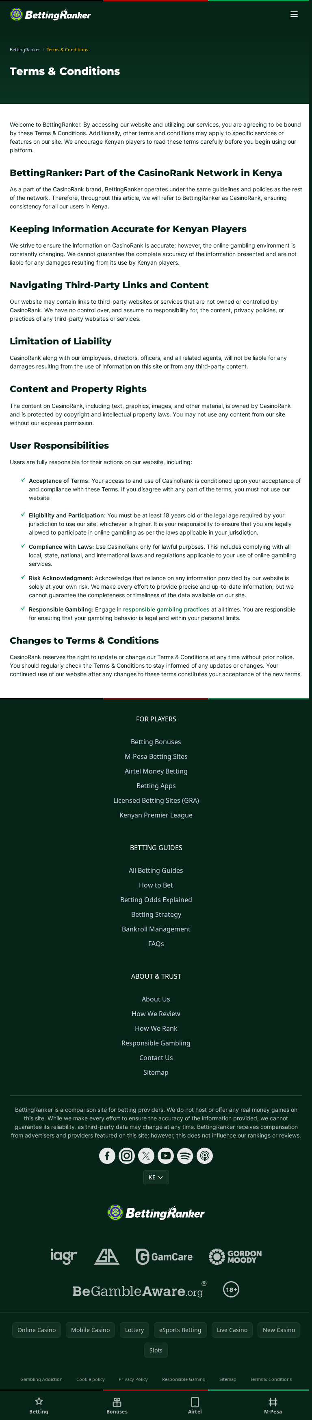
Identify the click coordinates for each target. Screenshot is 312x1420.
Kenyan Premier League (156, 815)
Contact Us (156, 1057)
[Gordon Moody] (235, 1257)
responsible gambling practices (166, 609)
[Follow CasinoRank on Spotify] (185, 1156)
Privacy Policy (133, 1379)
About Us (156, 999)
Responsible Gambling (156, 1043)
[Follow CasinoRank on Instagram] (127, 1156)
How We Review (156, 1013)
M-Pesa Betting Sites (156, 756)
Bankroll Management (156, 929)
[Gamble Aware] (140, 1289)
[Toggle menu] (294, 14)
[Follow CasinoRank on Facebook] (107, 1156)
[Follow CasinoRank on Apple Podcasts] (205, 1156)
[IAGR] (64, 1257)
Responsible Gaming (184, 1379)
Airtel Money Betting (156, 771)
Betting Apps (156, 785)
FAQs (156, 943)
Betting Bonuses (156, 741)
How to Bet (156, 885)
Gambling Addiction (41, 1379)
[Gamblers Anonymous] (107, 1257)
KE (152, 1177)
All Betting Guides (156, 870)
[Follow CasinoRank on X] (146, 1156)
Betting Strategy (156, 914)
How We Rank (156, 1028)
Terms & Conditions (271, 1379)
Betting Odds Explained (156, 899)
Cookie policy (90, 1379)
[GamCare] (164, 1257)
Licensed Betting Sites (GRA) (156, 800)
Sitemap (156, 1072)
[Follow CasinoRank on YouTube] (166, 1156)
